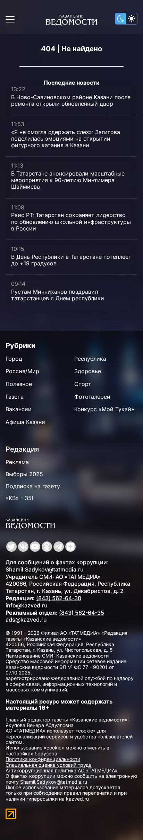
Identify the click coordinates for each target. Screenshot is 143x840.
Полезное (19, 383)
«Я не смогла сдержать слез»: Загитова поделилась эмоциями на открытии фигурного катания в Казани (65, 139)
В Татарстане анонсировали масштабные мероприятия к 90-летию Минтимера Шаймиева (68, 180)
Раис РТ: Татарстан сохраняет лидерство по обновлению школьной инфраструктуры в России (71, 221)
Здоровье (87, 371)
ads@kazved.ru (26, 619)
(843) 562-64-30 (58, 598)
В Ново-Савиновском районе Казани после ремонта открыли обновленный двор (71, 100)
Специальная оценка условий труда (49, 765)
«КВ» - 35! (19, 497)
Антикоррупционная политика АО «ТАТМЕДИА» (62, 770)
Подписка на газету (33, 486)
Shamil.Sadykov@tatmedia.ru (45, 569)
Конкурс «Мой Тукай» (104, 409)
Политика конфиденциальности (43, 759)
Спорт (82, 383)
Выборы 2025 (24, 474)
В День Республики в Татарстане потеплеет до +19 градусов (71, 260)
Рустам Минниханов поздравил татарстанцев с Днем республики (57, 295)
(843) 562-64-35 (81, 612)
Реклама (17, 462)
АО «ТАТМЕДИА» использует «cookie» (51, 731)
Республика (90, 358)
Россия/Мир (22, 371)
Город (14, 358)
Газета (15, 396)
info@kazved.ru (27, 605)
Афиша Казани (25, 421)
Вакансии (19, 409)
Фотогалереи (92, 396)
